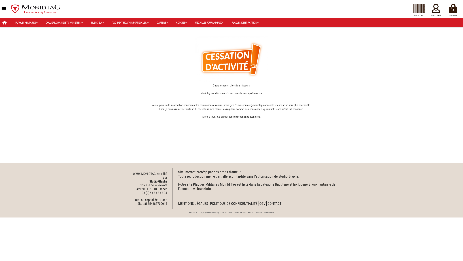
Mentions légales (193, 203)
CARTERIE (161, 22)
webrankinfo (202, 189)
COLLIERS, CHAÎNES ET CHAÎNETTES (63, 22)
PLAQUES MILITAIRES (25, 22)
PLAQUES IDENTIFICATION (244, 22)
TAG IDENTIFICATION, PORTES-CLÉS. (129, 22)
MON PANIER (453, 12)
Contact (274, 203)
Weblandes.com (269, 213)
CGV (262, 203)
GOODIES (180, 22)
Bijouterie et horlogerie (291, 184)
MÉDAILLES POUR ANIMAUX (208, 22)
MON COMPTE (436, 15)
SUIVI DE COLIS (419, 15)
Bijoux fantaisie (320, 184)
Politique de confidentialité (233, 203)
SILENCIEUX (96, 22)
